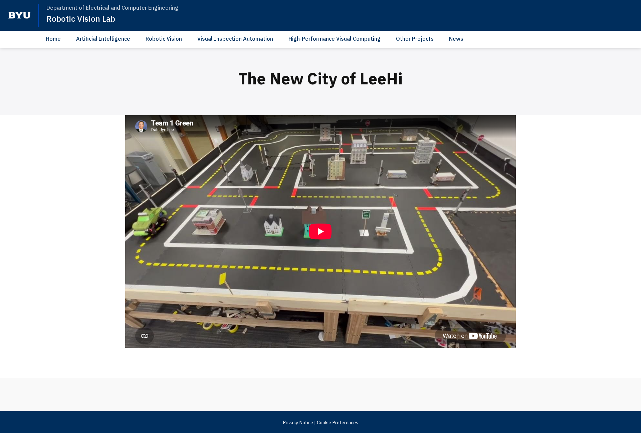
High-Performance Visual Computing (334, 38)
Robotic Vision (164, 38)
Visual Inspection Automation (235, 38)
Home (53, 38)
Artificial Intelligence (103, 38)
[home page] (19, 15)
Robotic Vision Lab (80, 18)
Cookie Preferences (337, 423)
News (456, 38)
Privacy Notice (298, 423)
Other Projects (415, 38)
